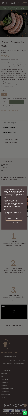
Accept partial (14, 222)
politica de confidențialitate (11, 213)
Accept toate (14, 218)
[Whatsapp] (25, 413)
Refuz (14, 225)
